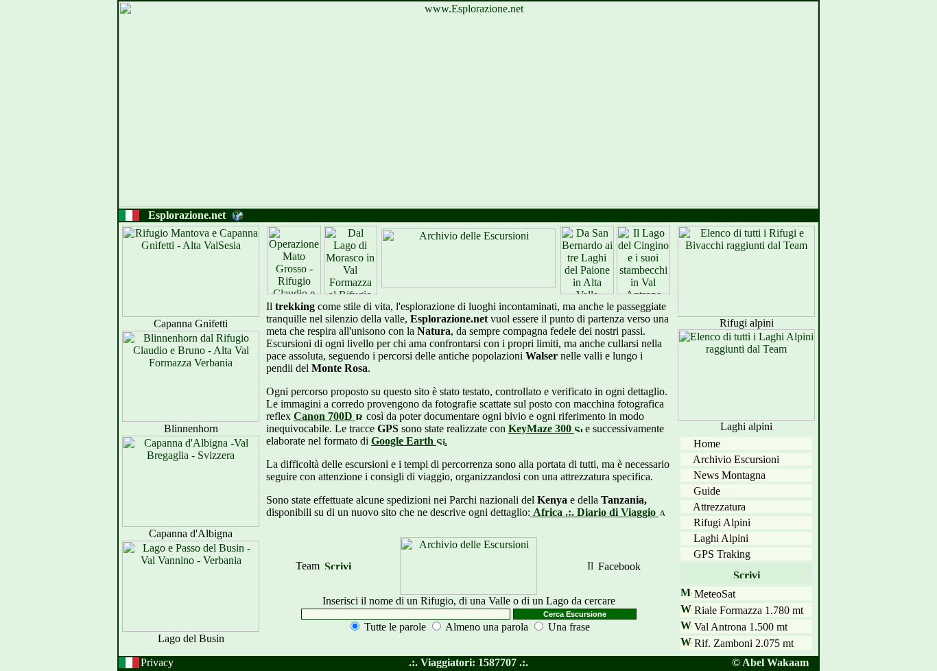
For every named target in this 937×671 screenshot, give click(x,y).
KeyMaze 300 (541, 428)
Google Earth (403, 441)
